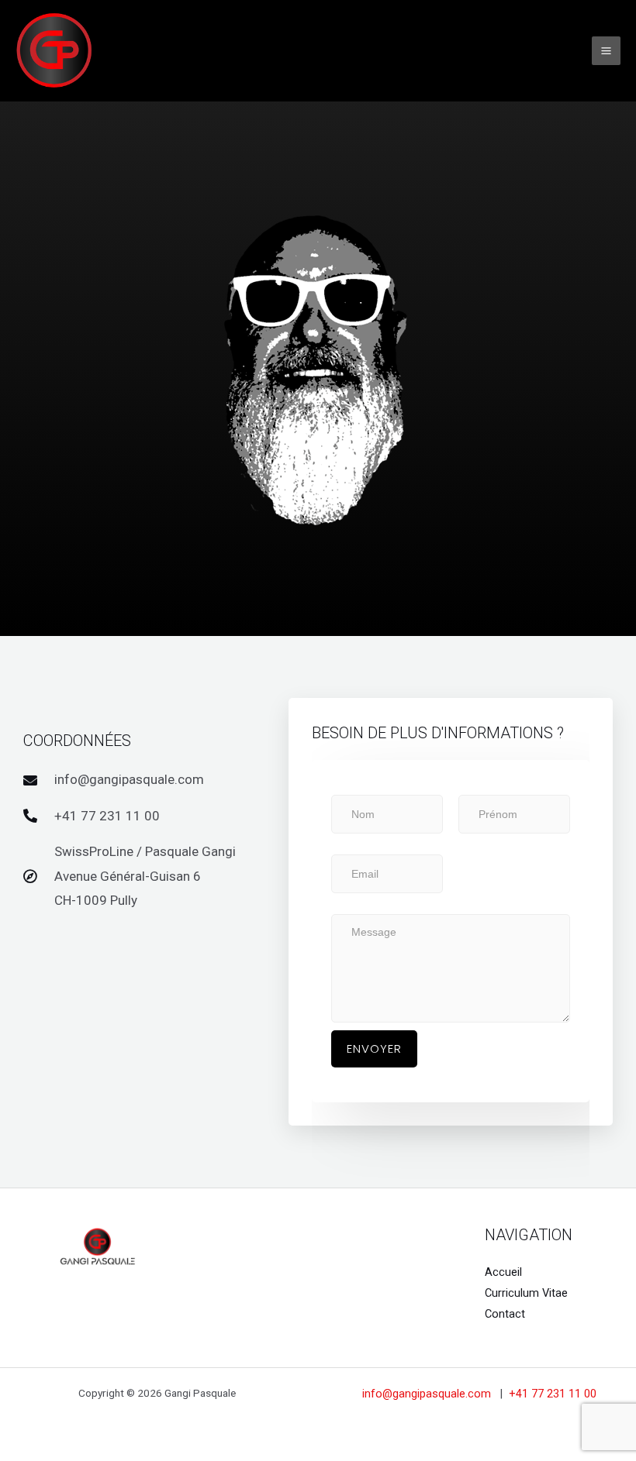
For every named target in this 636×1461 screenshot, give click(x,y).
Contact (505, 1314)
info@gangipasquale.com (428, 1394)
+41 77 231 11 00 (552, 1394)
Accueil (503, 1272)
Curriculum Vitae (526, 1293)
